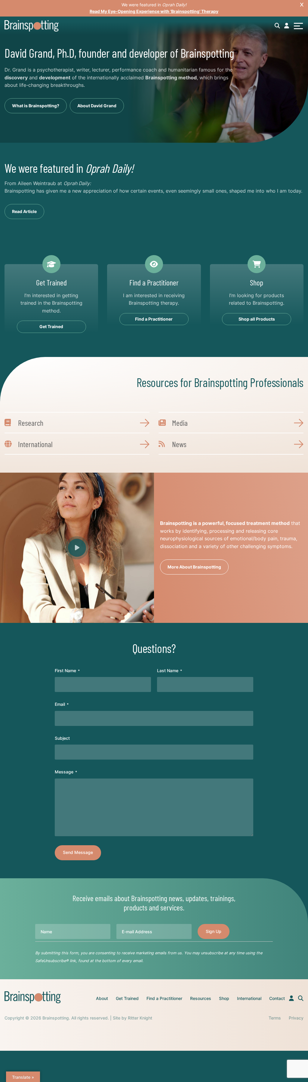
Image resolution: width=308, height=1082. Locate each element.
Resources (200, 998)
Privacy (296, 1017)
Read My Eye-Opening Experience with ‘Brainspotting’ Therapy (154, 11)
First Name (67, 670)
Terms (275, 1017)
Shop (224, 998)
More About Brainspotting (194, 566)
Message (66, 771)
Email (62, 704)
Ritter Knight (140, 1017)
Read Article (24, 211)
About (102, 998)
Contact (277, 998)
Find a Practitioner (164, 998)
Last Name (169, 670)
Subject (62, 738)
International (249, 998)
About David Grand (96, 105)
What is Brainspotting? (35, 105)
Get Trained (127, 998)
